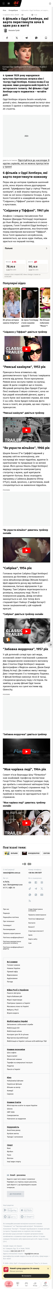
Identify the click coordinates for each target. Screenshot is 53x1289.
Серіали (10, 1094)
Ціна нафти (11, 1053)
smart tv (10, 1217)
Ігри (29, 943)
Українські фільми (14, 1084)
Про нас (6, 909)
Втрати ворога (13, 1013)
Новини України (13, 968)
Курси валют (12, 1056)
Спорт (10, 1145)
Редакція (6, 913)
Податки (10, 1066)
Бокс (9, 1148)
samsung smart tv (27, 1217)
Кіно (5, 10)
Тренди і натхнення (15, 1137)
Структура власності (36, 931)
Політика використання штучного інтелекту (12, 942)
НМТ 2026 (11, 1112)
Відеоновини (12, 975)
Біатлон (10, 1158)
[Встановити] (26, 1272)
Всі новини (12, 962)
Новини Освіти (14, 1102)
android (10, 1210)
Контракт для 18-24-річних (17, 1034)
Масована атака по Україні (18, 1006)
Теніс (9, 1155)
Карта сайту (32, 939)
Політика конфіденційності (13, 937)
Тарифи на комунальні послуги (19, 1063)
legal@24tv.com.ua (32, 1254)
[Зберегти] (46, 38)
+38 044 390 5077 (35, 873)
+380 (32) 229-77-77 (17, 1251)
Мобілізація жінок (14, 1031)
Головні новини (13, 965)
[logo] (16, 3)
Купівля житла (13, 1134)
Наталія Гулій (14, 30)
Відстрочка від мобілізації (17, 1038)
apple (27, 1210)
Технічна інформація (36, 919)
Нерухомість (13, 1127)
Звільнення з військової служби (20, 1025)
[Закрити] (48, 1268)
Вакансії (31, 927)
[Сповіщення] (50, 3)
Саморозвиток (13, 1115)
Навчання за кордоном (16, 1119)
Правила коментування (37, 915)
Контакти (31, 923)
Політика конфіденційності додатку (13, 948)
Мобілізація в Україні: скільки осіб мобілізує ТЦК (27, 1041)
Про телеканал (8, 921)
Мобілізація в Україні (17, 1021)
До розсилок (15, 1194)
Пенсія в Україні (13, 1069)
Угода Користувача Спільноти (35, 910)
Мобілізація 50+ (13, 1028)
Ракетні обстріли (14, 993)
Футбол (10, 1152)
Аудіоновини (12, 978)
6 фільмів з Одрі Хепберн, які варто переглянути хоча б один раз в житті (35, 10)
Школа (9, 1109)
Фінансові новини (14, 1059)
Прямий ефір (12, 972)
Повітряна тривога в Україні (18, 1003)
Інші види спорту (14, 1162)
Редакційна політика (11, 917)
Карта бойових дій (14, 996)
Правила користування (12, 933)
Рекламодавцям (9, 929)
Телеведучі (7, 925)
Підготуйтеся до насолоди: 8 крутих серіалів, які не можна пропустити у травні (26, 163)
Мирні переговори (14, 1000)
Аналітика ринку (13, 1130)
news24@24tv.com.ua (11, 873)
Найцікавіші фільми (15, 1081)
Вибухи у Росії (12, 1010)
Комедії (10, 1091)
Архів (30, 935)
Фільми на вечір (13, 1087)
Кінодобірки (13, 10)
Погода (10, 982)
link (30, 882)
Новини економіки (16, 1049)
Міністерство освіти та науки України (22, 1105)
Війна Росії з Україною (18, 990)
